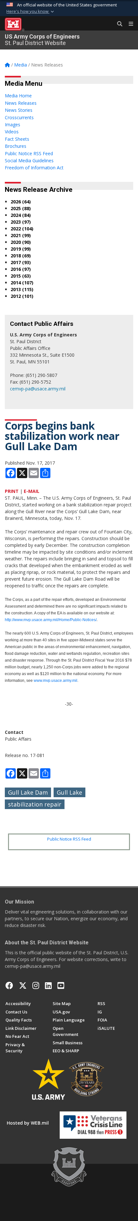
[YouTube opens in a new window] (60, 985)
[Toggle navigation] (128, 24)
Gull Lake (69, 792)
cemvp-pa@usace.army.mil (37, 389)
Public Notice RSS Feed (69, 839)
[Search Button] (117, 24)
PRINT (12, 491)
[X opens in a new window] (23, 985)
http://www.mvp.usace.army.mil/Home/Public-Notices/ (51, 620)
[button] (30, 11)
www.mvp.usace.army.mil (55, 680)
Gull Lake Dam (28, 792)
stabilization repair (34, 804)
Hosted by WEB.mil (28, 1123)
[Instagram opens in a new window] (35, 985)
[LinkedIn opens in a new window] (48, 985)
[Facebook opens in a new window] (9, 985)
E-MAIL (31, 491)
